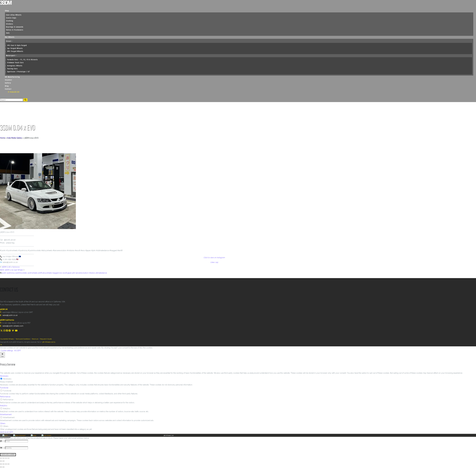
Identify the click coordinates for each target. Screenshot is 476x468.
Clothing (9, 21)
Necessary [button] (4, 376)
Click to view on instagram (214, 258)
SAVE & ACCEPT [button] (6, 432)
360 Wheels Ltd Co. (49, 342)
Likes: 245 (214, 262)
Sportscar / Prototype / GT (18, 72)
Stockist (8, 80)
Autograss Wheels (14, 66)
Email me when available (8, 455)
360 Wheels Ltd (169, 435)
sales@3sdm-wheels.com (12, 326)
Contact (8, 89)
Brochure (35, 339)
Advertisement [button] (6, 414)
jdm (73, 273)
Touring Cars (12, 69)
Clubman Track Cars (15, 63)
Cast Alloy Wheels (14, 15)
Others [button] (2, 423)
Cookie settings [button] (7, 351)
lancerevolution (82, 273)
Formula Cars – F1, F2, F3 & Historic (22, 60)
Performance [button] (5, 397)
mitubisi (92, 273)
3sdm (4, 273)
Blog (7, 86)
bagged (56, 273)
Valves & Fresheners (14, 30)
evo (60, 273)
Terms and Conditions (23, 339)
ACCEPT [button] (17, 351)
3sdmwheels (32, 273)
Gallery (8, 83)
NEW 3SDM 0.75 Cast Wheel (11, 270)
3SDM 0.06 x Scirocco (11, 267)
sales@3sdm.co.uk (9, 315)
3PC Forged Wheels (15, 51)
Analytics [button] (3, 406)
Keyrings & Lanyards (14, 27)
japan (69, 273)
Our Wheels (10, 37)
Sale (8, 33)
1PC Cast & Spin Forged (17, 45)
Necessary (7, 379)
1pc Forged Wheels (15, 48)
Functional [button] (4, 388)
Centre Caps (11, 18)
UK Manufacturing (12, 77)
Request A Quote (46, 339)
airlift (40, 273)
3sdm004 (11, 273)
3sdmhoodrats (21, 273)
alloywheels (47, 273)
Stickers (9, 24)
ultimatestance (101, 273)
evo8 (65, 273)
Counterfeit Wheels (7, 339)
